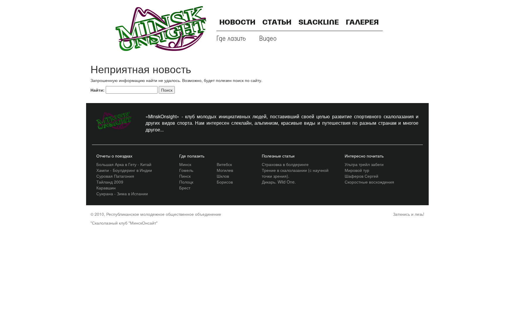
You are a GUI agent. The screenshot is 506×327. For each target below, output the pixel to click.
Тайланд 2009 (109, 182)
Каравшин (106, 188)
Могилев (225, 170)
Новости (237, 23)
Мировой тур (357, 170)
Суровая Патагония (115, 176)
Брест (184, 188)
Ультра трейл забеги (364, 164)
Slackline (318, 23)
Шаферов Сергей (361, 176)
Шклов (223, 176)
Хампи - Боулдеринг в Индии (124, 170)
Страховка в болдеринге (285, 164)
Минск (185, 164)
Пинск (185, 176)
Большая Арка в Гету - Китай (123, 164)
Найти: (97, 90)
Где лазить (231, 39)
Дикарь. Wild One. (279, 182)
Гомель (186, 170)
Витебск (224, 164)
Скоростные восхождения (369, 182)
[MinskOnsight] (160, 28)
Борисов (225, 182)
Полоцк (186, 182)
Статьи (276, 23)
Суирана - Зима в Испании (122, 193)
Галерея (362, 23)
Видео (268, 39)
